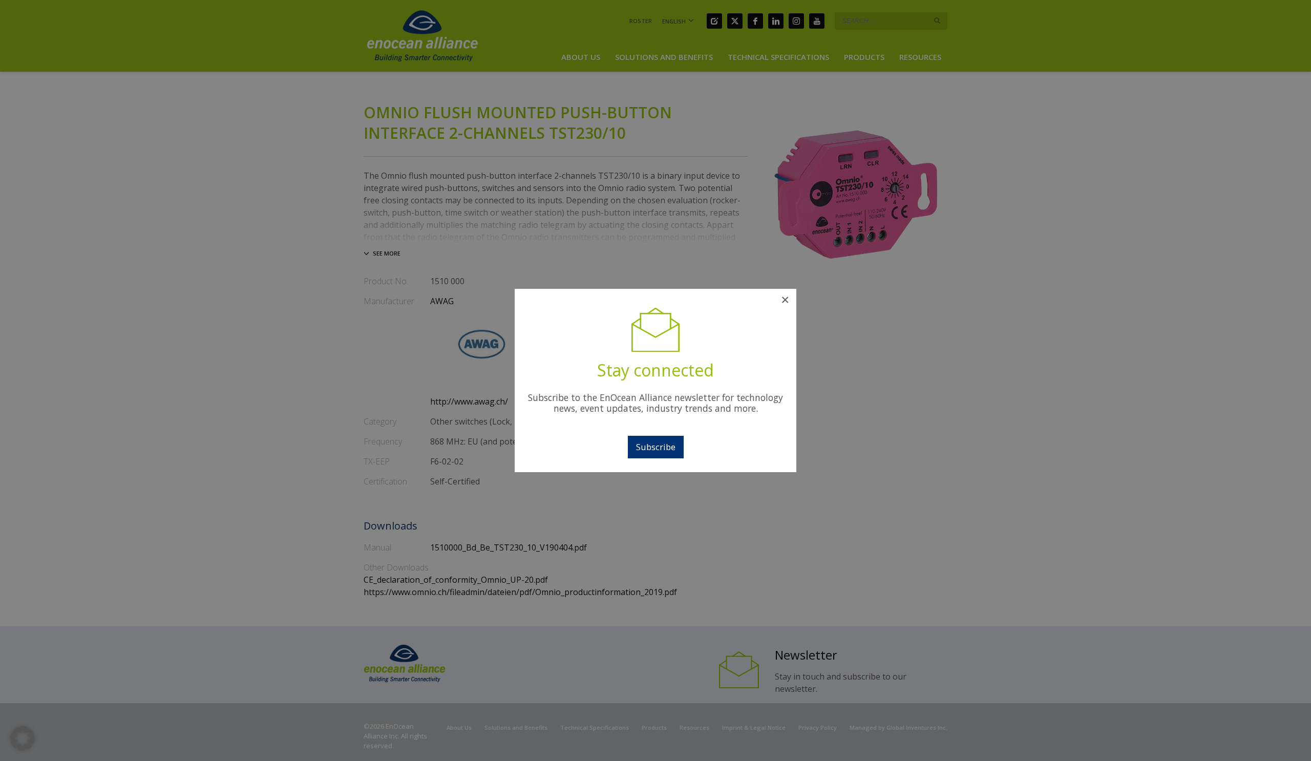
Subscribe (655, 447)
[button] (22, 738)
